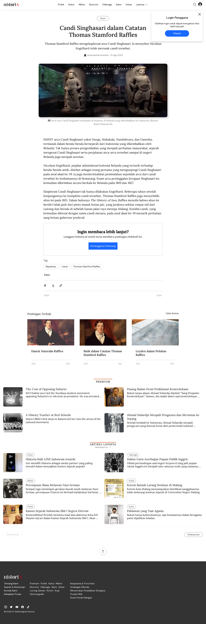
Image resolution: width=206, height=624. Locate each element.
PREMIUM (103, 381)
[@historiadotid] (16, 607)
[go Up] (103, 551)
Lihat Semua (172, 313)
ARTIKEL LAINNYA (103, 444)
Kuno (47, 274)
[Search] (194, 4)
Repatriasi (51, 266)
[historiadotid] (5, 607)
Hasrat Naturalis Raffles (47, 351)
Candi (64, 266)
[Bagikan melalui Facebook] (45, 285)
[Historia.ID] (11, 4)
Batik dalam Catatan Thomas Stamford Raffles (103, 353)
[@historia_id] (11, 607)
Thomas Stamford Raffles (86, 266)
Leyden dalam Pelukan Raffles (151, 353)
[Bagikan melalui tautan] (60, 285)
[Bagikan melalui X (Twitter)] (52, 285)
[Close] (199, 14)
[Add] (103, 90)
